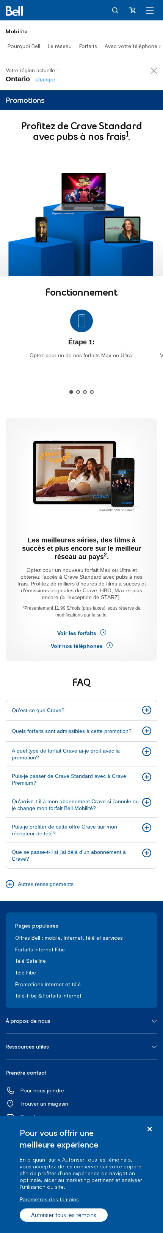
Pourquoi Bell (24, 46)
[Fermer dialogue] (149, 1129)
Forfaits (88, 46)
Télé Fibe (25, 972)
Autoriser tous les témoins (63, 1215)
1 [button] (127, 134)
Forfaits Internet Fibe (40, 949)
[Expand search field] (115, 9)
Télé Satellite (30, 960)
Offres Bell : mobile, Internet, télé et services (69, 937)
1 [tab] (71, 392)
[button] (81, 710)
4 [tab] (92, 392)
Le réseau (60, 46)
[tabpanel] (81, 338)
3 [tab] (85, 392)
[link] (45, 79)
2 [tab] (78, 392)
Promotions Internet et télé (48, 984)
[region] (81, 1174)
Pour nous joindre (42, 1090)
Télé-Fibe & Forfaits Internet (48, 995)
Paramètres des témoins (49, 1199)
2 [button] (105, 555)
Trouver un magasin (44, 1103)
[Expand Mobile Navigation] (149, 9)
